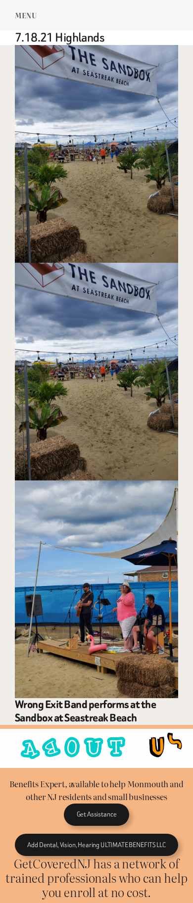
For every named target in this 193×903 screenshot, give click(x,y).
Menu (26, 15)
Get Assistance (97, 814)
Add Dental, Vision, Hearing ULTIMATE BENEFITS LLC (96, 845)
